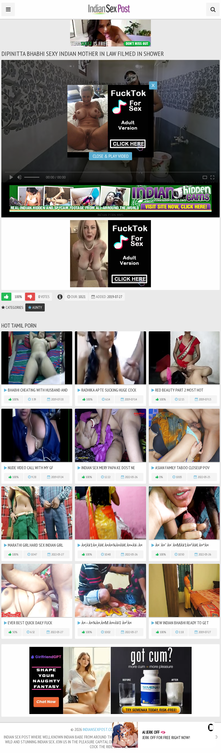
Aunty (37, 307)
